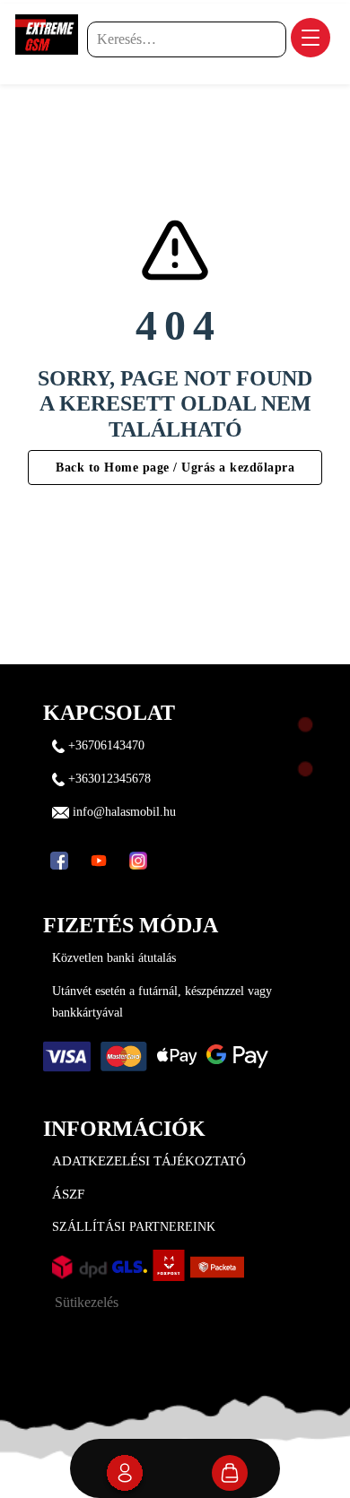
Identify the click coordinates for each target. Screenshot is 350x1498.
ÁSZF (68, 1194)
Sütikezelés (86, 1302)
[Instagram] (138, 860)
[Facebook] (59, 860)
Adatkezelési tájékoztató (149, 1161)
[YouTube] (99, 860)
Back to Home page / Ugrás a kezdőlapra (175, 467)
